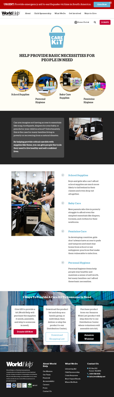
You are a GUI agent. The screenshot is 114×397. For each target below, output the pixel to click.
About (28, 13)
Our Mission (47, 371)
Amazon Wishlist (89, 337)
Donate (105, 22)
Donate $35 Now (25, 332)
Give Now (102, 4)
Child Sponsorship (42, 13)
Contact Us (47, 391)
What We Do (60, 13)
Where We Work (71, 382)
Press (45, 388)
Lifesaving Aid (70, 369)
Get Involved (75, 13)
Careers (46, 384)
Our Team (47, 374)
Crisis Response (71, 375)
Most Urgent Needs (72, 379)
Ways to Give (90, 13)
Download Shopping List (57, 337)
